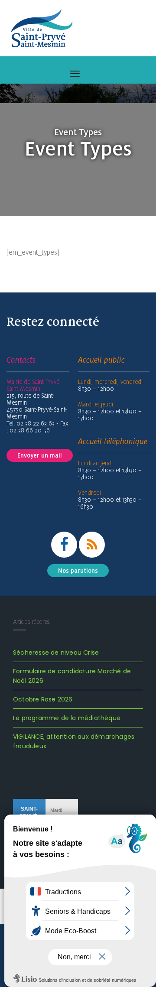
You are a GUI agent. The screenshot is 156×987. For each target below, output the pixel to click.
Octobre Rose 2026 (42, 699)
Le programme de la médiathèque (66, 718)
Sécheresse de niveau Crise (56, 652)
